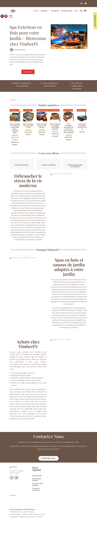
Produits (44, 11)
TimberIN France (16, 512)
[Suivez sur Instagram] (81, 3)
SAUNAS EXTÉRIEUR (48, 165)
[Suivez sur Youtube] (85, 3)
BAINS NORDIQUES (22, 165)
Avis (75, 11)
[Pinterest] (6, 16)
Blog (81, 11)
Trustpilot (13, 100)
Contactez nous (66, 11)
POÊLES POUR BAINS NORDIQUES (75, 166)
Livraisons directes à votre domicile (49, 84)
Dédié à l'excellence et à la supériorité (22, 84)
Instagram (55, 11)
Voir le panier (37, 476)
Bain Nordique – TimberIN (19, 514)
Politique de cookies (36, 480)
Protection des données (37, 484)
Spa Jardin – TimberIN (18, 517)
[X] (2, 16)
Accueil (36, 11)
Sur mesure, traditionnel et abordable (77, 86)
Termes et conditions (36, 489)
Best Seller (28, 72)
